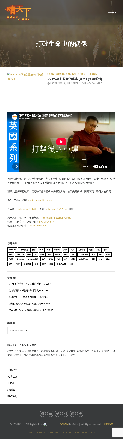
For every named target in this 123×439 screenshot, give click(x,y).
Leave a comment (93, 83)
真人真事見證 (32, 259)
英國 (68, 74)
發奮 (108, 254)
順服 (51, 264)
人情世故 (12, 376)
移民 (66, 259)
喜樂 (72, 250)
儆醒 (48, 250)
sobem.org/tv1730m (56, 208)
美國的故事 (83, 259)
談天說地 (12, 389)
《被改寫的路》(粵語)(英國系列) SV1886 (29, 303)
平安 (105, 250)
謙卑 (108, 259)
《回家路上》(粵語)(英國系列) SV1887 (28, 296)
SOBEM (64, 424)
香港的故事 (61, 264)
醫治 (18, 264)
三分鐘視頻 (23, 250)
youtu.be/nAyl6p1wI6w (40, 200)
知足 (44, 259)
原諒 (65, 250)
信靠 (41, 250)
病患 (93, 254)
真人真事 (20, 259)
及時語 (11, 383)
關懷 (44, 264)
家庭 (98, 250)
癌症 (101, 254)
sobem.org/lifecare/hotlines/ (56, 217)
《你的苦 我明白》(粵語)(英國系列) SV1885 (30, 310)
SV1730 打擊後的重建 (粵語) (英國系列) (74, 79)
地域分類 (76, 74)
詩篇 (100, 259)
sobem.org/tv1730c (28, 208)
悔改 (29, 254)
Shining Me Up (73, 83)
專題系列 (12, 396)
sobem (12, 250)
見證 (93, 259)
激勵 (73, 254)
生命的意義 (83, 254)
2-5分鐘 (50, 74)
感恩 (42, 254)
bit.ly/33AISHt (46, 221)
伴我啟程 (93, 74)
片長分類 (60, 74)
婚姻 (91, 250)
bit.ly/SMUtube (38, 225)
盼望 (11, 259)
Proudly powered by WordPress (43, 432)
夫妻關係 (81, 250)
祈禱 (51, 259)
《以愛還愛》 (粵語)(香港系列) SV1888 (28, 290)
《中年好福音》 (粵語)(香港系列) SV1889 (29, 283)
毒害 (66, 254)
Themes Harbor (87, 432)
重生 (36, 264)
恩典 (11, 254)
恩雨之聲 (20, 254)
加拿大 (57, 250)
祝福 (58, 259)
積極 (73, 259)
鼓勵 (71, 264)
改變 (49, 254)
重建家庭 (27, 264)
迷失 (11, 264)
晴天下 (84, 74)
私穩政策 (109, 424)
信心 (34, 250)
